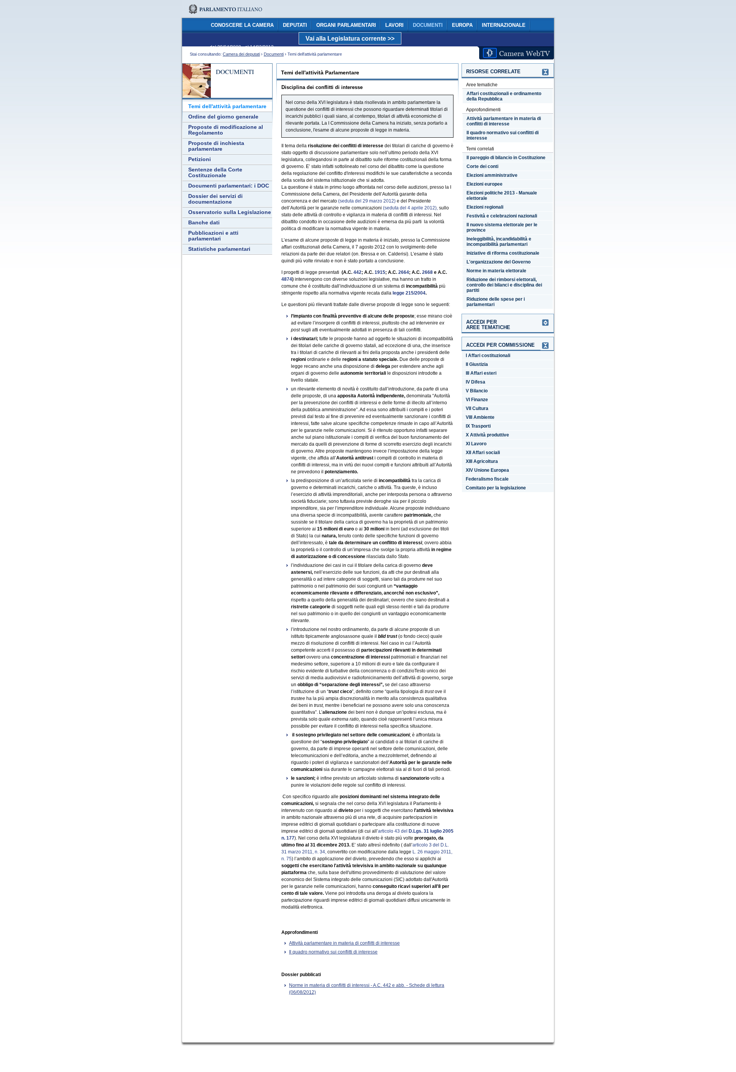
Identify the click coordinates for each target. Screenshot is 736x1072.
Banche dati (204, 223)
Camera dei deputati (241, 54)
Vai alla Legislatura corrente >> (350, 38)
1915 (380, 272)
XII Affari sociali (483, 452)
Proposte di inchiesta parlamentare (216, 146)
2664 (403, 272)
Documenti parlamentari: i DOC (228, 186)
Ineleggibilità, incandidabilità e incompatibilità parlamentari (499, 241)
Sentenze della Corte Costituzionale (215, 172)
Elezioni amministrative (492, 175)
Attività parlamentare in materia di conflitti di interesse (344, 943)
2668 (427, 272)
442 (357, 272)
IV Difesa (475, 382)
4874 (286, 279)
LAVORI (394, 25)
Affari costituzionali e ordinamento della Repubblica (504, 96)
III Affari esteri (481, 373)
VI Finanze (477, 399)
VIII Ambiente (480, 417)
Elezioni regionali (485, 207)
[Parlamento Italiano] (223, 15)
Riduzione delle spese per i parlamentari (496, 301)
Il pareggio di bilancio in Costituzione (506, 157)
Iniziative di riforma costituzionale (503, 253)
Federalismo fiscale (487, 479)
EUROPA (462, 25)
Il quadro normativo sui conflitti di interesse (333, 952)
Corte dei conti (482, 166)
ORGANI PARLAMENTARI (346, 25)
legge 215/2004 (409, 293)
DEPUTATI (295, 25)
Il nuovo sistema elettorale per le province (502, 227)
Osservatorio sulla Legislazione (229, 212)
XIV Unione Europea (487, 470)
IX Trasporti (478, 426)
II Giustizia (477, 364)
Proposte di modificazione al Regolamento (225, 130)
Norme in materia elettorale (496, 270)
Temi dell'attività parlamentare (227, 106)
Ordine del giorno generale (223, 117)
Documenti (274, 54)
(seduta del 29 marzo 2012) (367, 201)
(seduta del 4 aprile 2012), (410, 208)
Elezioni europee (485, 184)
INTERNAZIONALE (504, 25)
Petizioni (199, 159)
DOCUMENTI (428, 25)
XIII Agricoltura (482, 461)
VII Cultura (477, 408)
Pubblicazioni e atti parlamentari (213, 236)
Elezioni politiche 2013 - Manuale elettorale (502, 195)
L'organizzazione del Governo (499, 262)
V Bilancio (477, 391)
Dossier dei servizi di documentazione (215, 199)
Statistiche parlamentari (219, 249)
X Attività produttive (487, 435)
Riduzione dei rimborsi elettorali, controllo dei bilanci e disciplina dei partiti (504, 285)
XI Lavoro (476, 443)
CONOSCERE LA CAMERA (242, 25)
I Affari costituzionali (488, 355)
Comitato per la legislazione (496, 488)
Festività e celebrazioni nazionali (502, 216)
